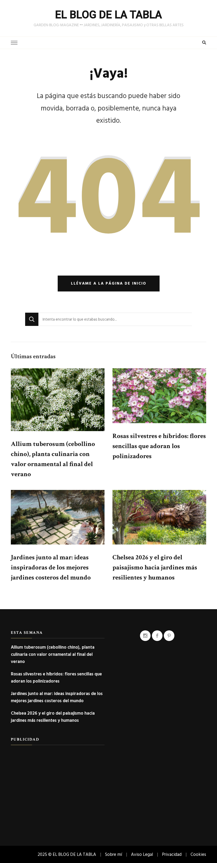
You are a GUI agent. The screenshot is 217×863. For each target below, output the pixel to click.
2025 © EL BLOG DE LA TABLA (67, 854)
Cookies (198, 854)
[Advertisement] (58, 787)
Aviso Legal (142, 854)
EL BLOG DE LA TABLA (108, 14)
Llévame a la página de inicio (108, 283)
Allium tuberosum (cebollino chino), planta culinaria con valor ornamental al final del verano (52, 654)
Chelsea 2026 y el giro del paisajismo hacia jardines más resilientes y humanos (154, 567)
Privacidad (172, 854)
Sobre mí (113, 854)
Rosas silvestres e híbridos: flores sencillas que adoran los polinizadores (159, 446)
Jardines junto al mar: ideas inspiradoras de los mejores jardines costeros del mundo (51, 567)
